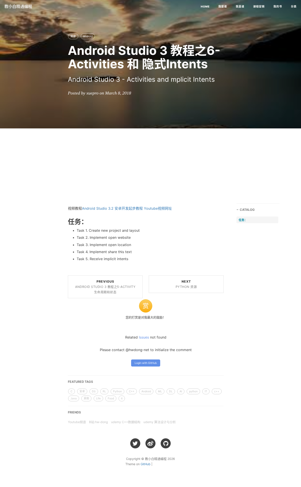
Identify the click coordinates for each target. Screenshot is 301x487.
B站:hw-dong (98, 422)
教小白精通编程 (18, 6)
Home (205, 6)
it (122, 398)
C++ (131, 391)
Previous (105, 287)
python (193, 391)
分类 (294, 6)
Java (74, 398)
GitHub (145, 464)
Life (98, 398)
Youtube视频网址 (158, 208)
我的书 (277, 6)
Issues (144, 337)
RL (104, 391)
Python (117, 391)
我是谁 (222, 6)
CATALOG (247, 209)
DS (94, 391)
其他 (86, 398)
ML (160, 391)
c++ (216, 391)
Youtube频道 (77, 422)
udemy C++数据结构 (125, 422)
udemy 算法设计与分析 (159, 422)
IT (206, 391)
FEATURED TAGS (80, 381)
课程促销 (259, 6)
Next (186, 284)
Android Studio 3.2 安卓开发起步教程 (112, 208)
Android (88, 36)
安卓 (73, 36)
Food (111, 398)
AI (181, 391)
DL (171, 391)
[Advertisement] (150, 163)
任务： (243, 220)
